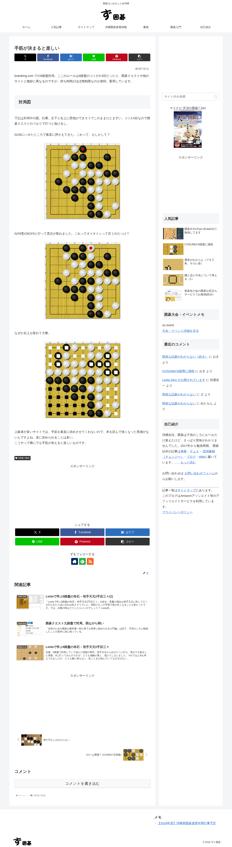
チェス (194, 451)
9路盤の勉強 (24, 458)
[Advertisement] (82, 492)
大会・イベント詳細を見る (180, 331)
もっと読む (188, 462)
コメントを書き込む (82, 783)
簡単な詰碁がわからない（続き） (185, 356)
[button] (139, 57)
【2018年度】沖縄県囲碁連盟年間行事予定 (186, 823)
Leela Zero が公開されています (183, 380)
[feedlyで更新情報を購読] (82, 561)
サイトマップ (186, 490)
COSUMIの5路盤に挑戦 (178, 371)
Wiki (202, 457)
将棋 (184, 451)
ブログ (191, 457)
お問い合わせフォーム (199, 473)
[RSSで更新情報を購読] (90, 561)
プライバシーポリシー (177, 512)
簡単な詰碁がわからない (179, 394)
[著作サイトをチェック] (74, 561)
